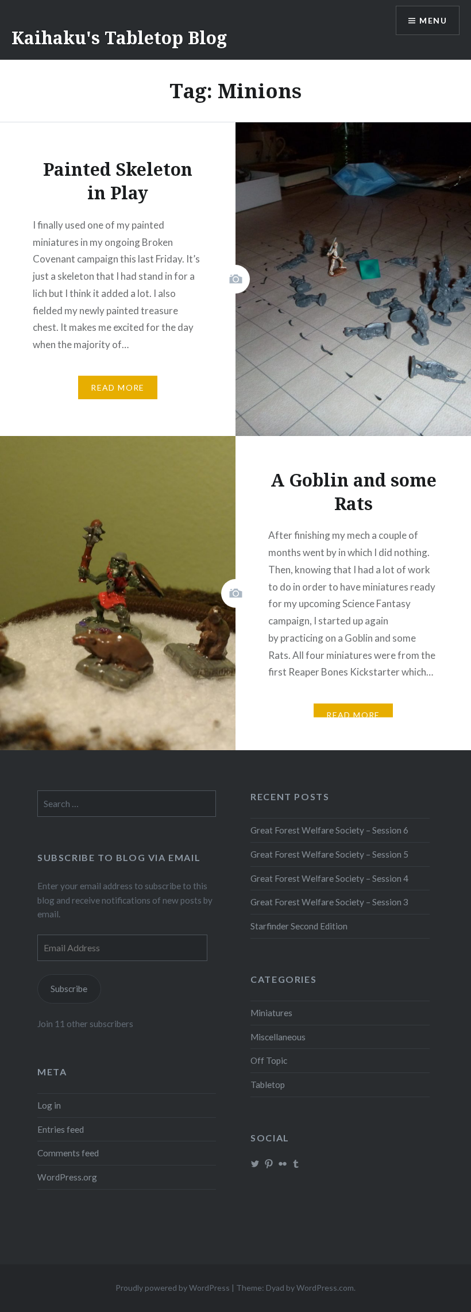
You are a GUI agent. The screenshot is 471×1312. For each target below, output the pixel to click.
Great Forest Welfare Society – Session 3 (329, 902)
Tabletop (267, 1084)
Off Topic (268, 1060)
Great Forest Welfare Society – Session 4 (329, 878)
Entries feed (60, 1129)
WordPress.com (325, 1287)
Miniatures (271, 1013)
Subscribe (69, 988)
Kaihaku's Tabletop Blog (119, 37)
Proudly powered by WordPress (172, 1287)
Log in (49, 1105)
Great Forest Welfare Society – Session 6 (329, 830)
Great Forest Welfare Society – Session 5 (329, 854)
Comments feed (68, 1153)
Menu (433, 20)
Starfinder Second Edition (299, 926)
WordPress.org (67, 1177)
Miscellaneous (278, 1037)
